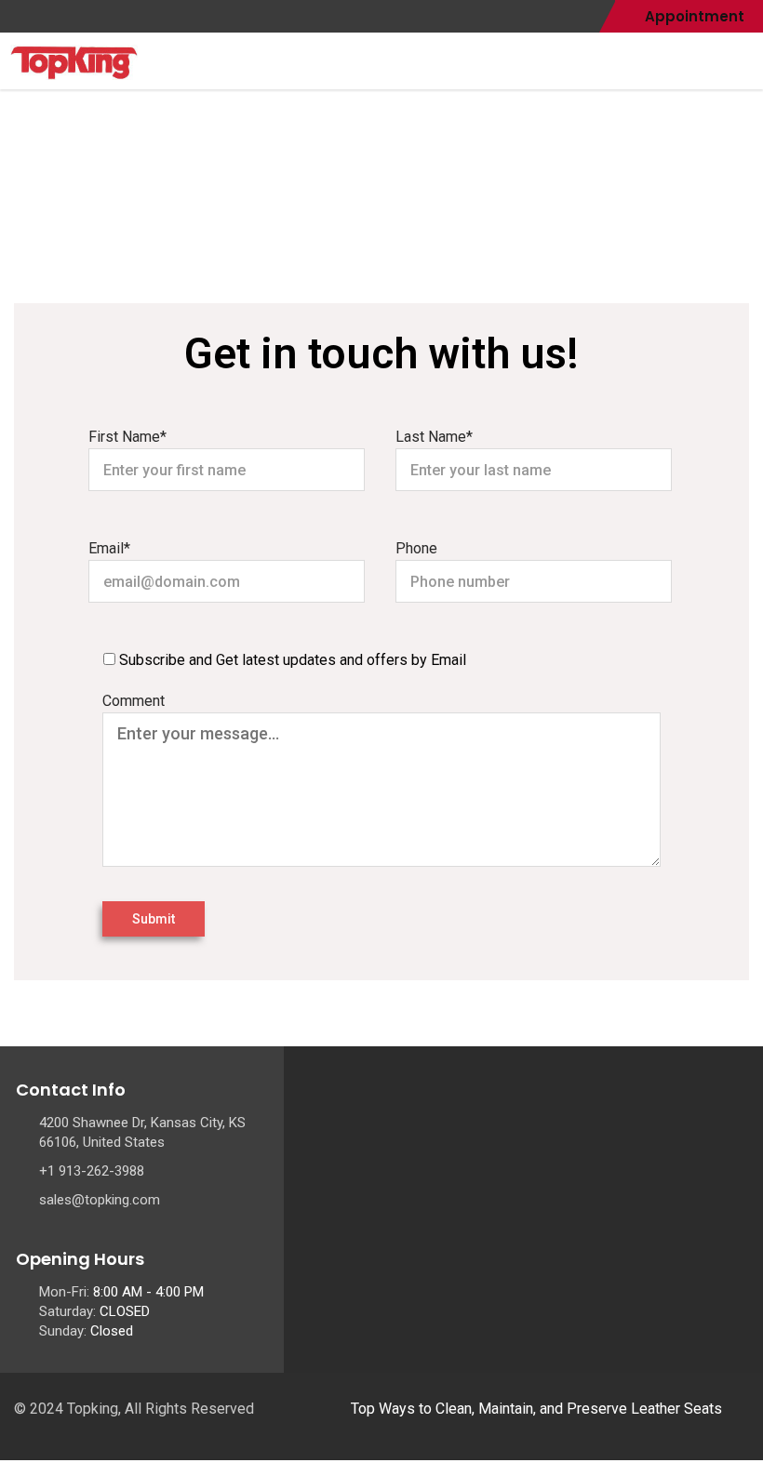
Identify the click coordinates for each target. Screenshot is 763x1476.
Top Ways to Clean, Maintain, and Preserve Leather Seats (536, 1408)
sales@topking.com (99, 1199)
